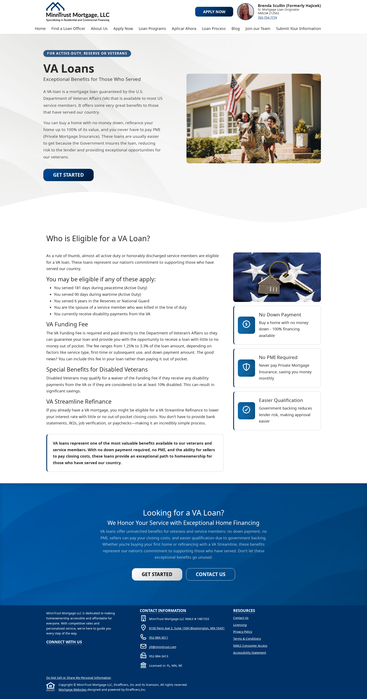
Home (40, 28)
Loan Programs (152, 28)
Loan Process (214, 28)
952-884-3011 (158, 638)
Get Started (68, 175)
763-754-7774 (267, 18)
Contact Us (210, 574)
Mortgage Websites (73, 690)
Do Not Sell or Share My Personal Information (78, 678)
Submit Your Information (298, 28)
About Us (99, 28)
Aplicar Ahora (184, 28)
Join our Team (258, 28)
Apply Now (123, 28)
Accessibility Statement (249, 653)
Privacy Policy (242, 632)
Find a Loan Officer (68, 28)
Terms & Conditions (247, 639)
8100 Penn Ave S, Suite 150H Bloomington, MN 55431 (187, 628)
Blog (235, 28)
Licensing (240, 625)
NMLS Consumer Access (250, 646)
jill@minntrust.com (162, 647)
